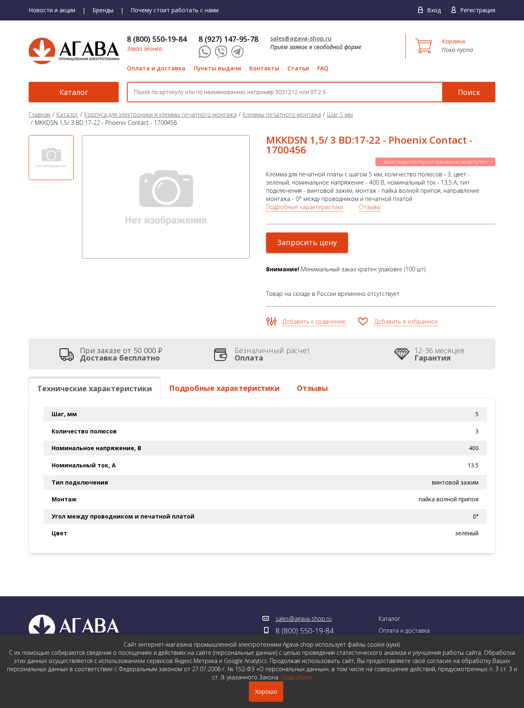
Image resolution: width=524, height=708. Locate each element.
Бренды (103, 10)
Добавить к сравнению (314, 321)
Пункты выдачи (217, 68)
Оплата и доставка (156, 68)
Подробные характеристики (304, 207)
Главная (39, 114)
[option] (51, 157)
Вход (434, 10)
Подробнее (296, 677)
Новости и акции (52, 10)
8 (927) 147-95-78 (228, 39)
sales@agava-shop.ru (301, 38)
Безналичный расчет (272, 354)
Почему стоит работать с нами (175, 10)
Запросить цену (307, 242)
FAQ (322, 68)
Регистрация (477, 10)
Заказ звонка (144, 48)
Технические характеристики (94, 388)
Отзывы (370, 207)
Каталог (73, 92)
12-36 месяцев (439, 354)
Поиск (469, 92)
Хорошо (266, 691)
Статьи (298, 68)
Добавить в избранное (406, 321)
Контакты (264, 68)
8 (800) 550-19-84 (157, 39)
